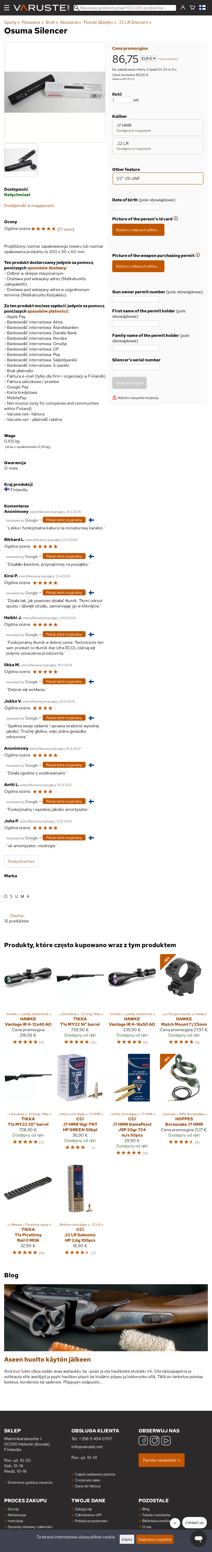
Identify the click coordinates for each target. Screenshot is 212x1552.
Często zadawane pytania (95, 1474)
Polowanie (33, 22)
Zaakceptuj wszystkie (154, 1539)
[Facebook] (143, 1441)
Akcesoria (70, 22)
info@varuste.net (87, 1446)
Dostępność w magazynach (29, 205)
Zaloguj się (83, 1508)
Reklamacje (17, 1514)
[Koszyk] (192, 8)
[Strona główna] (43, 8)
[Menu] (6, 7)
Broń (52, 22)
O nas (146, 1526)
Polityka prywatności (91, 1520)
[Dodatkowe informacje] (175, 219)
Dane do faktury (88, 1485)
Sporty (12, 22)
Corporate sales (87, 1480)
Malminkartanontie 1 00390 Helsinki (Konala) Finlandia (27, 1439)
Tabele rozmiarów (156, 1514)
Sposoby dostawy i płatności (30, 1526)
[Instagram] (154, 1441)
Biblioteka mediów (156, 1520)
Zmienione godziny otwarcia (30, 1482)
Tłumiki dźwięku (99, 22)
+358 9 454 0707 (95, 1438)
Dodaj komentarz (21, 861)
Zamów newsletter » (161, 1460)
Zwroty (13, 1508)
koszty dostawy (169, 59)
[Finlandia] (203, 8)
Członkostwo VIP (88, 1514)
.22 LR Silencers (135, 22)
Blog (145, 1508)
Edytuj (127, 1539)
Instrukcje (15, 1520)
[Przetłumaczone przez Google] (22, 520)
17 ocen (66, 229)
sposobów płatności (47, 311)
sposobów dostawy (46, 268)
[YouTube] (166, 1441)
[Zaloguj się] (182, 8)
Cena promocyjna (130, 48)
